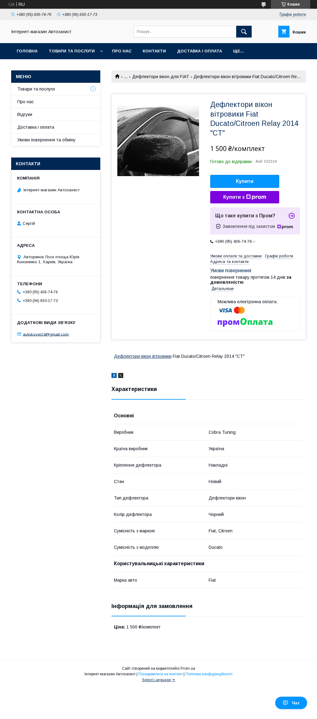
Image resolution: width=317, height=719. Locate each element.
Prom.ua (187, 668)
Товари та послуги (72, 51)
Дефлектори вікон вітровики (143, 356)
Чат (296, 702)
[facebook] (114, 376)
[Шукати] (244, 32)
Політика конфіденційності (208, 674)
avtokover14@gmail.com (46, 334)
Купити (245, 181)
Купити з (234, 197)
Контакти (154, 51)
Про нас (122, 51)
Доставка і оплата (199, 51)
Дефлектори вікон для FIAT (160, 76)
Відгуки (24, 114)
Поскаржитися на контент (160, 674)
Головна (27, 51)
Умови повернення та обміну (46, 139)
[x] (120, 376)
